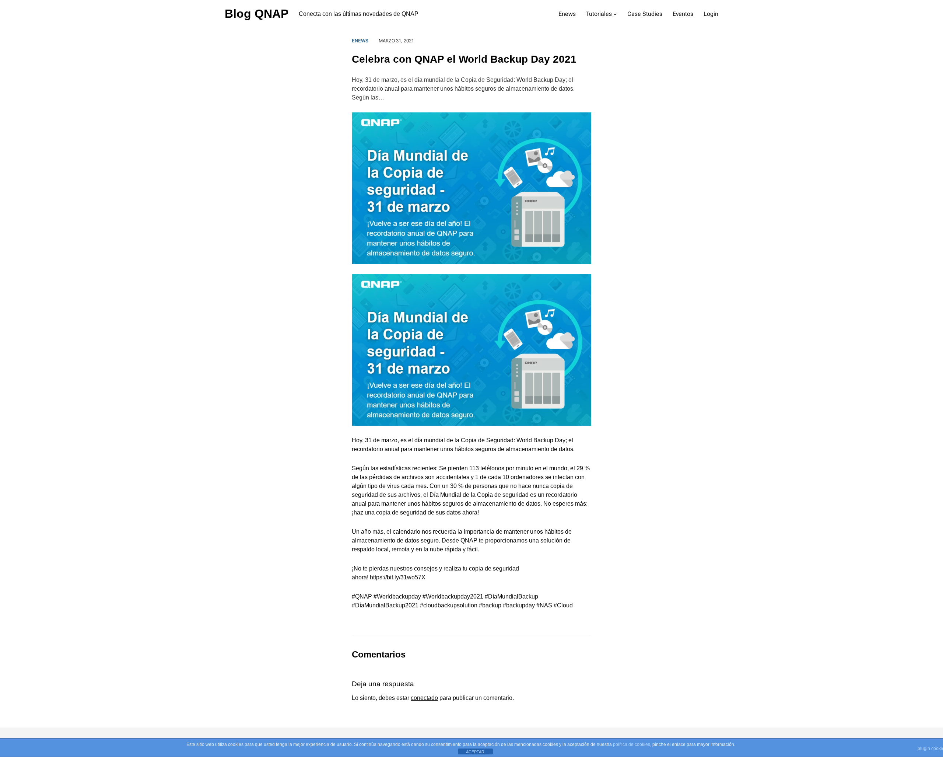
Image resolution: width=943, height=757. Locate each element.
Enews (360, 40)
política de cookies (631, 744)
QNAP (468, 540)
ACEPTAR (475, 752)
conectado (424, 698)
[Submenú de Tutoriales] (615, 14)
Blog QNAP (256, 13)
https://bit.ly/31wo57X (397, 577)
